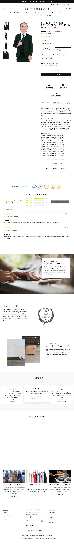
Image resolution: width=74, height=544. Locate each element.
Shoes (52, 12)
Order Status (52, 512)
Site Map (51, 522)
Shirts (33, 12)
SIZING (49, 15)
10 (57, 55)
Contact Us (52, 510)
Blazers (26, 12)
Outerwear (43, 12)
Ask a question (56, 163)
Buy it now (56, 74)
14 (65, 55)
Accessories (62, 12)
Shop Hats (60, 494)
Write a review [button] (60, 202)
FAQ (4, 517)
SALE (42, 15)
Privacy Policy (52, 517)
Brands (36, 15)
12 (61, 55)
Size (53, 49)
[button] (45, 37)
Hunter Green (46, 43)
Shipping (43, 33)
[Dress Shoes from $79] (14, 476)
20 (51, 59)
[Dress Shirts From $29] (37, 476)
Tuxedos (16, 12)
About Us (5, 510)
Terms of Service (53, 515)
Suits (9, 12)
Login (50, 519)
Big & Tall (26, 15)
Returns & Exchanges (8, 515)
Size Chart (5, 519)
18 (47, 59)
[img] (8, 214)
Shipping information (56, 160)
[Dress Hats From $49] (60, 476)
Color (43, 40)
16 (43, 59)
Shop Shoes (14, 496)
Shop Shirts (37, 498)
